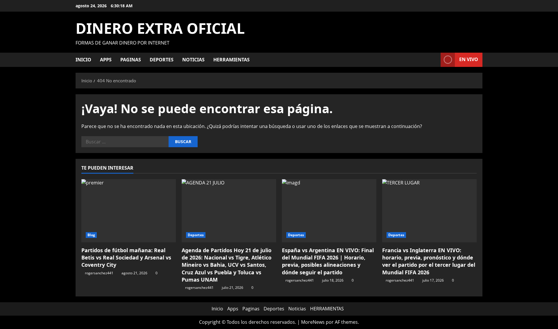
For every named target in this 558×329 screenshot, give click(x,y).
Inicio (83, 59)
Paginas (130, 59)
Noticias (193, 59)
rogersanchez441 (99, 273)
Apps (106, 59)
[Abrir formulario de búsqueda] (434, 59)
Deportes (162, 59)
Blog (91, 234)
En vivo (468, 59)
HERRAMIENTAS (231, 59)
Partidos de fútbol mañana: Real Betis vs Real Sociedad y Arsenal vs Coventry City (126, 257)
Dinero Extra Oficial (160, 28)
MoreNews (313, 322)
